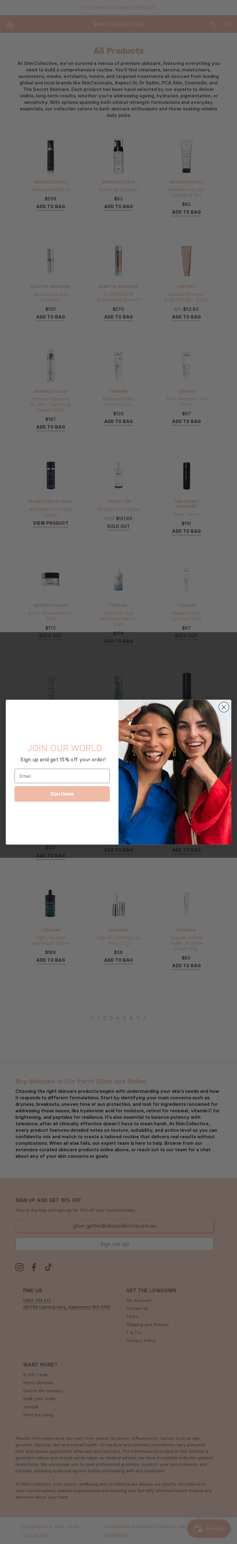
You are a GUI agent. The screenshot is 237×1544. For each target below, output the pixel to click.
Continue (62, 793)
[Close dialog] (224, 707)
